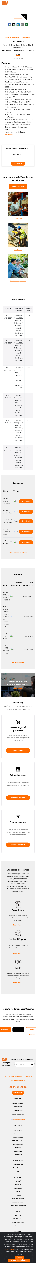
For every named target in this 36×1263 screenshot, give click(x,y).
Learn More (17, 925)
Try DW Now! (18, 163)
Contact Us (30, 50)
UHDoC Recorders (18, 1141)
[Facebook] (11, 1087)
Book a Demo (18, 1093)
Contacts (18, 1215)
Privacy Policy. (9, 1249)
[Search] (26, 3)
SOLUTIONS (18, 1098)
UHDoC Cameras (18, 1137)
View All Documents (17, 553)
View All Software (17, 662)
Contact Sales (18, 1029)
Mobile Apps (18, 1151)
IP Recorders (18, 1134)
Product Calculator (18, 1103)
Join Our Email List (10, 1077)
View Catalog (18, 1154)
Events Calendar (18, 1164)
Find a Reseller (6, 50)
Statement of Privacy (18, 1202)
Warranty (18, 1195)
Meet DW (18, 1181)
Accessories (18, 1106)
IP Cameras (18, 1130)
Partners (18, 1226)
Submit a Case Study (18, 1081)
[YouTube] (14, 1087)
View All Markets (18, 187)
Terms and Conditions (18, 1198)
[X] (18, 1087)
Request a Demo (19, 50)
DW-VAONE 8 (26, 37)
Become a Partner (18, 845)
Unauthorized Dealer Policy (18, 1205)
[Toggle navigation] (31, 3)
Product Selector (18, 1110)
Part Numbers (11, 148)
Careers (18, 1191)
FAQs (18, 54)
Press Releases (18, 1168)
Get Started (17, 688)
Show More (9, 134)
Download (26, 501)
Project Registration (18, 1222)
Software (17, 154)
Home (7, 37)
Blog (18, 1171)
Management (18, 1188)
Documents (23, 148)
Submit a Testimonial (24, 1077)
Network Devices (18, 1144)
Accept (19, 1257)
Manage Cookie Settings (19, 1260)
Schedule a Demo (18, 798)
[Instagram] (25, 1087)
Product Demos (18, 1115)
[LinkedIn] (21, 1087)
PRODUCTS (18, 1125)
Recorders (15, 37)
